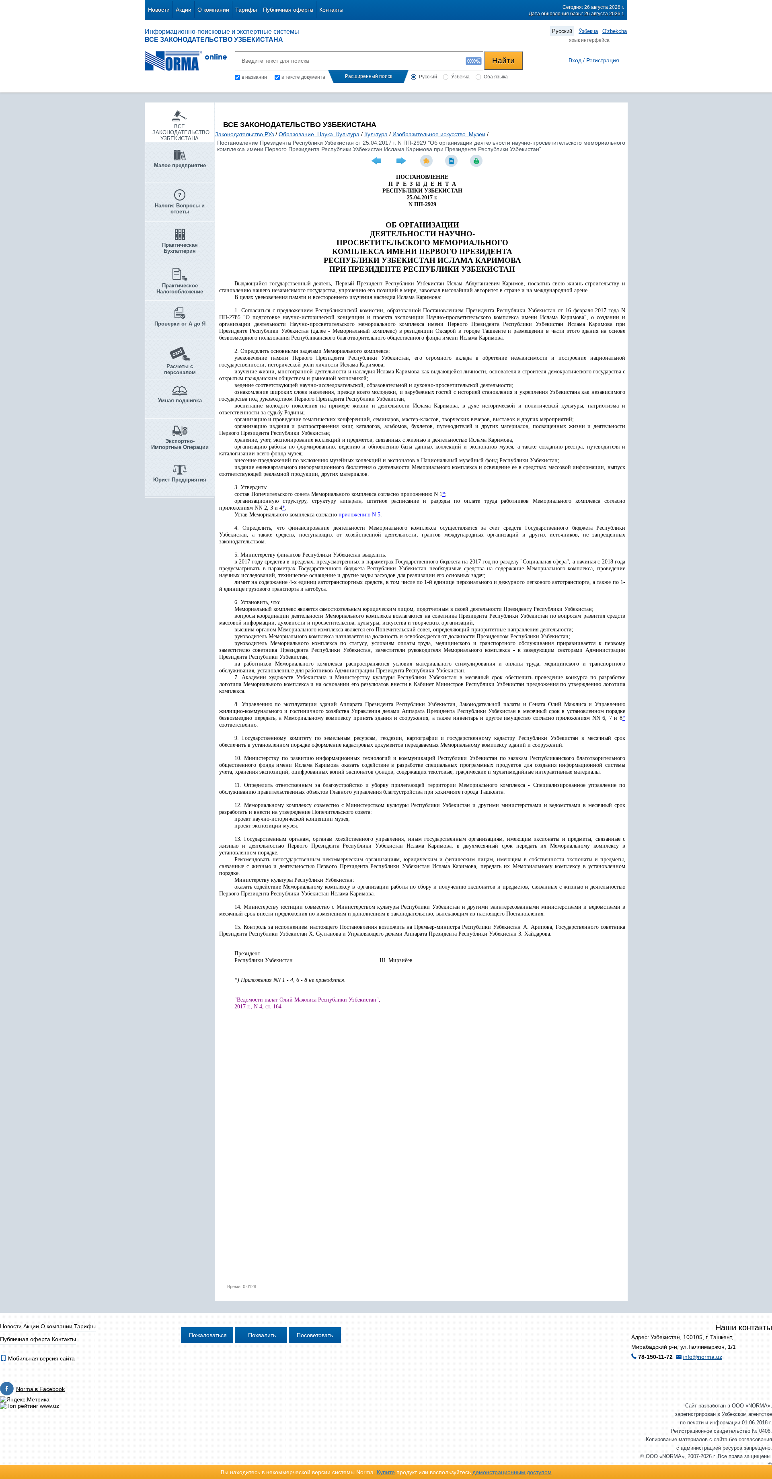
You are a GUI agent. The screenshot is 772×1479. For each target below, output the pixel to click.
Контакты (331, 9)
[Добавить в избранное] (427, 161)
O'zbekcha (614, 31)
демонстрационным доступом (512, 1472)
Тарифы (246, 9)
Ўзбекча (588, 31)
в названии (254, 77)
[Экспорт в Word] (452, 161)
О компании (213, 9)
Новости (159, 9)
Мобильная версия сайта (40, 1358)
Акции (183, 9)
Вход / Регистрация (594, 60)
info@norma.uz (702, 1357)
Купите (386, 1472)
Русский (562, 31)
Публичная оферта (288, 9)
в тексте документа (303, 77)
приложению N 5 (359, 515)
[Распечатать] (477, 161)
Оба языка (496, 77)
